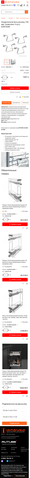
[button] (7, 62)
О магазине (14, 447)
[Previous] (2, 62)
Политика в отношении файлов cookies (10, 436)
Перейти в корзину (15, 92)
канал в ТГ (12, 461)
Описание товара (6, 102)
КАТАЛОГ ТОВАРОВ (2, 2)
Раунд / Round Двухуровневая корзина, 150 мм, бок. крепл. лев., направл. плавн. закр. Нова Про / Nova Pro (15, 317)
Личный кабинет (27, 5)
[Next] (28, 62)
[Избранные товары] (18, 5)
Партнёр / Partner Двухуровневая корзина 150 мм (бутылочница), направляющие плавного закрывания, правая (14, 206)
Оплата (23, 447)
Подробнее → (8, 476)
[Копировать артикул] (12, 67)
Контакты (13, 452)
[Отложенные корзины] (24, 5)
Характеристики (16, 102)
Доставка (3, 449)
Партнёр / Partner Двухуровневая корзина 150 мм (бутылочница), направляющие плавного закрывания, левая (14, 262)
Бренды (13, 449)
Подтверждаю (20, 476)
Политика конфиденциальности (8, 437)
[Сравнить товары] (21, 5)
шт (12, 77)
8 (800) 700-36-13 (7, 5)
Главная (3, 447)
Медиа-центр (4, 452)
